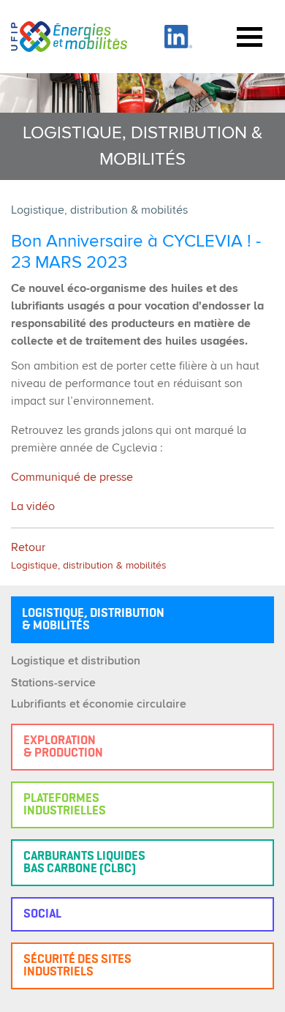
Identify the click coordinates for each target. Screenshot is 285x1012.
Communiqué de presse (72, 478)
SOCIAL (42, 914)
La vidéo (33, 507)
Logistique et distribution (75, 661)
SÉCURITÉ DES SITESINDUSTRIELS (77, 965)
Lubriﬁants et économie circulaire (98, 705)
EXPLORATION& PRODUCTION (63, 747)
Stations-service (53, 683)
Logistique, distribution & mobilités (99, 211)
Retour (89, 556)
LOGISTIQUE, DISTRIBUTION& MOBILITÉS (93, 619)
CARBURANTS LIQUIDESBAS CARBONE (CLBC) (84, 862)
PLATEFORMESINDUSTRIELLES (64, 804)
